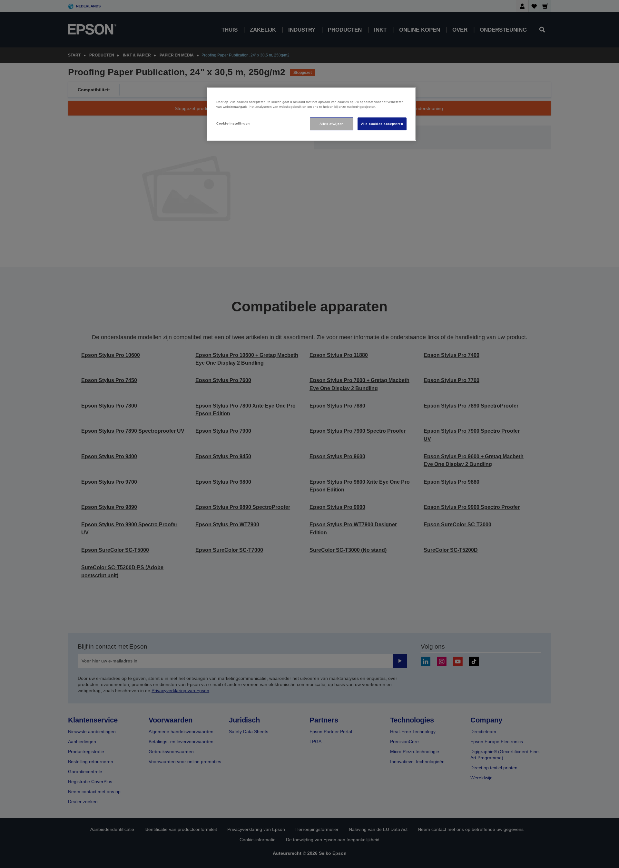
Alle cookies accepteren (382, 124)
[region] (311, 114)
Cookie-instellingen (233, 123)
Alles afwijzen (331, 124)
